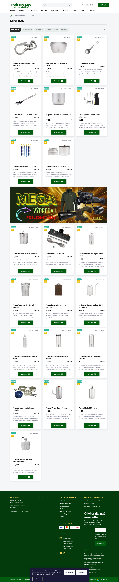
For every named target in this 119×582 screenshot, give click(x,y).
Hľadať (69, 5)
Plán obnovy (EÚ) (89, 567)
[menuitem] (14, 10)
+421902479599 (68, 547)
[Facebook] (61, 552)
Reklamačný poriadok (65, 514)
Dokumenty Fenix (89, 503)
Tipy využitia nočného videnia (92, 569)
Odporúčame (15, 30)
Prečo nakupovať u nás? (66, 501)
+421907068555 (68, 542)
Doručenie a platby (65, 506)
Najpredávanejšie (52, 30)
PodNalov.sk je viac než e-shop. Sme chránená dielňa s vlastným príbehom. (94, 554)
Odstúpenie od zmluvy (65, 511)
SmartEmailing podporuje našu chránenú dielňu (92, 559)
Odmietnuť (69, 572)
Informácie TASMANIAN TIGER (92, 506)
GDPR (61, 508)
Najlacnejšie (27, 30)
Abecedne (64, 30)
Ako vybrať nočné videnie (91, 572)
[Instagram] (64, 552)
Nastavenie (37, 579)
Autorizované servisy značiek (92, 501)
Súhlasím (81, 572)
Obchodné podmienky (65, 503)
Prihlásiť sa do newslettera (104, 543)
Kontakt (62, 516)
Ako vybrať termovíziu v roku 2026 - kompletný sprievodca (93, 563)
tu (52, 575)
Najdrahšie (39, 30)
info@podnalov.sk (68, 538)
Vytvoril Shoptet (91, 579)
